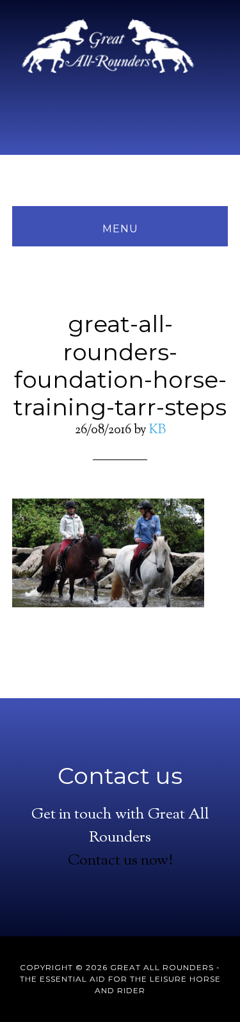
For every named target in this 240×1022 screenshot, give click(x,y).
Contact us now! (120, 861)
